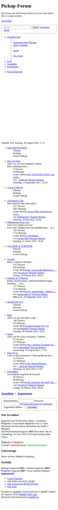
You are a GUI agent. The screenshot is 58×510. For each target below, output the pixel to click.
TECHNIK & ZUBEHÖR (19, 246)
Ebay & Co (12, 353)
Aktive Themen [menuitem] (20, 45)
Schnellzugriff (13, 37)
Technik (11, 259)
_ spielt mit (22, 180)
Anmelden (7, 393)
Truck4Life (22, 273)
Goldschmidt (23, 347)
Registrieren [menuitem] (12, 66)
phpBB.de (34, 497)
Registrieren (25, 393)
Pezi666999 (22, 328)
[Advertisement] (29, 110)
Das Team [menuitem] (18, 56)
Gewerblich (12, 371)
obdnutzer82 (23, 217)
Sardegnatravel (24, 294)
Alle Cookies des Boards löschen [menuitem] (22, 484)
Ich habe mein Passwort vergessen (36, 404)
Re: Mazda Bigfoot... (37, 363)
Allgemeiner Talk (15, 201)
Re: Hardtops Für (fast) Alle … (42, 382)
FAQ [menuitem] (9, 61)
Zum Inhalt (6, 21)
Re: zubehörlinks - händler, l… (42, 291)
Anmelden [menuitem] (12, 64)
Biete (9, 315)
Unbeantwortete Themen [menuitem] (24, 42)
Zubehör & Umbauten (17, 278)
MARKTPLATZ (15, 302)
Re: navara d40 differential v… (42, 270)
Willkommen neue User (18, 222)
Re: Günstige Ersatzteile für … (42, 344)
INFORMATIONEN (17, 148)
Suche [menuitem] (16, 50)
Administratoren (18, 445)
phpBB (16, 491)
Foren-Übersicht (14, 478)
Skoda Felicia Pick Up (38, 326)
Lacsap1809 (23, 238)
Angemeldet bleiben (13, 407)
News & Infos (13, 161)
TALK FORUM (15, 187)
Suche (35, 27)
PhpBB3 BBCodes (28, 494)
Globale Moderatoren (37, 445)
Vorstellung (33, 235)
